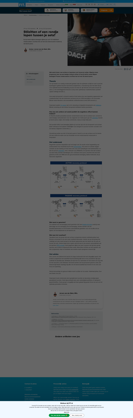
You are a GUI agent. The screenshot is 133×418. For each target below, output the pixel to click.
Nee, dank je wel (77, 415)
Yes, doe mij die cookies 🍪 (59, 415)
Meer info (66, 412)
